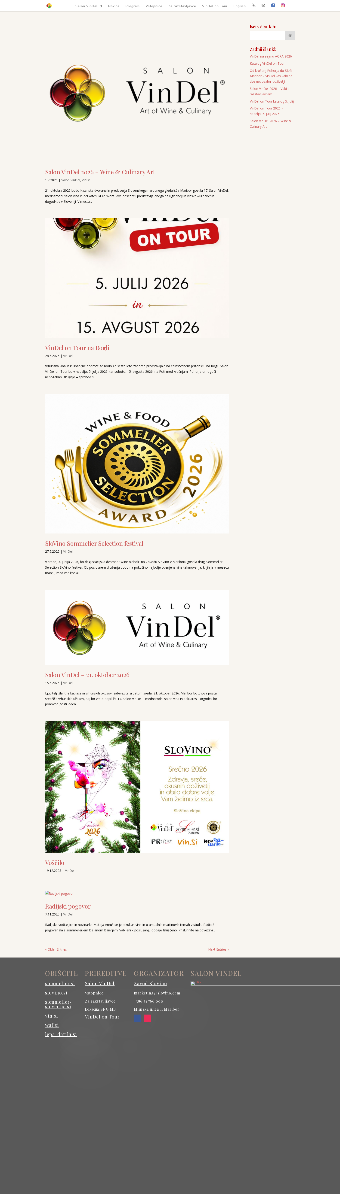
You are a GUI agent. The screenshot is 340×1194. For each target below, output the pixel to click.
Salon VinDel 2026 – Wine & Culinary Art (100, 172)
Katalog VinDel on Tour (267, 63)
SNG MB (108, 1009)
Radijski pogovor (68, 906)
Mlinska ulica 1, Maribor (156, 1009)
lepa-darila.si (61, 1034)
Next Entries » (218, 949)
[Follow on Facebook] (137, 1018)
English (240, 6)
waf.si (52, 1025)
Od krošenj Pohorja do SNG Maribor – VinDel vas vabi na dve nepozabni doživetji (271, 76)
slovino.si (56, 992)
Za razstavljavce (182, 6)
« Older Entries (56, 949)
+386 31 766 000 (148, 1001)
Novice (114, 6)
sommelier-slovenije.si (58, 1004)
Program (133, 6)
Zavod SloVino (150, 983)
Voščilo (54, 862)
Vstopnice (154, 6)
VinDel (86, 180)
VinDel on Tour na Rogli (77, 348)
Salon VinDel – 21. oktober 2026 (87, 675)
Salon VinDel (86, 6)
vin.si (51, 1015)
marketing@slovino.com (157, 993)
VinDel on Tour (215, 6)
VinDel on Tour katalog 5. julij (272, 101)
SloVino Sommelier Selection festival (94, 543)
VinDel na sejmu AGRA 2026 (271, 56)
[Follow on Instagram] (147, 1018)
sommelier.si (60, 983)
